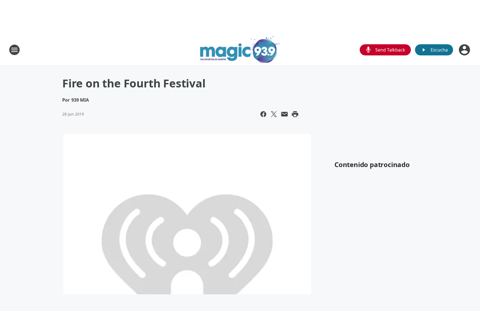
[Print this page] (295, 114)
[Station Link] (240, 49)
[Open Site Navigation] (14, 49)
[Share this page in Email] (284, 114)
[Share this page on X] (274, 114)
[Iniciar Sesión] (465, 49)
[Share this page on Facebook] (263, 114)
